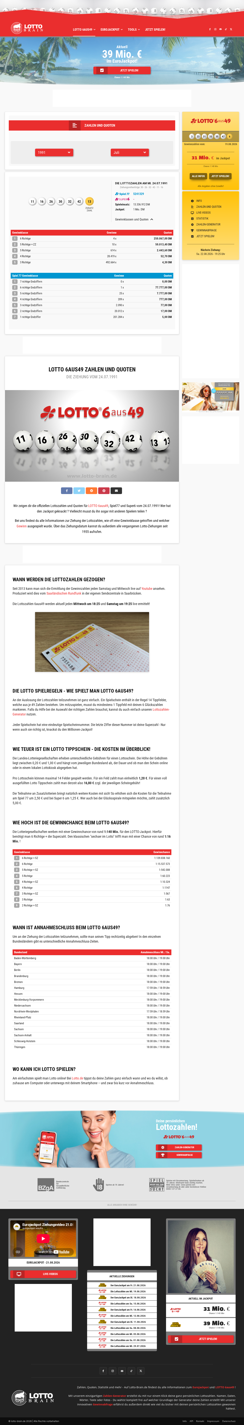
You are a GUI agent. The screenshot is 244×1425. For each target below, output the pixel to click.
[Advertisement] (122, 98)
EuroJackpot (201, 1387)
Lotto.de (77, 1078)
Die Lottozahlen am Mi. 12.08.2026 (128, 1315)
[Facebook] (210, 29)
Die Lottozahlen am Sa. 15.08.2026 (128, 1303)
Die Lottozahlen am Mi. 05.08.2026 (128, 1334)
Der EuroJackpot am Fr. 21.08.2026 (128, 1285)
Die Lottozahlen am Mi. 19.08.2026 (128, 1291)
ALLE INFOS (198, 176)
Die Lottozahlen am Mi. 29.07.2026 (128, 1346)
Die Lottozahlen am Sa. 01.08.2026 (128, 1340)
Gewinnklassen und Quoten (131, 219)
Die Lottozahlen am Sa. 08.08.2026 (128, 1328)
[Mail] (220, 29)
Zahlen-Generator (114, 1396)
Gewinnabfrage (103, 1404)
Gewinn (22, 526)
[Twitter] (231, 29)
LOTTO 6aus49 (98, 506)
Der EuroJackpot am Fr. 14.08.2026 (128, 1309)
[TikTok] (226, 29)
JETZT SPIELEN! (220, 176)
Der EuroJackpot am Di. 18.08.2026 (128, 1297)
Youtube (146, 589)
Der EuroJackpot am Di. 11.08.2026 (128, 1321)
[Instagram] (215, 29)
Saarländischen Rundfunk (64, 593)
